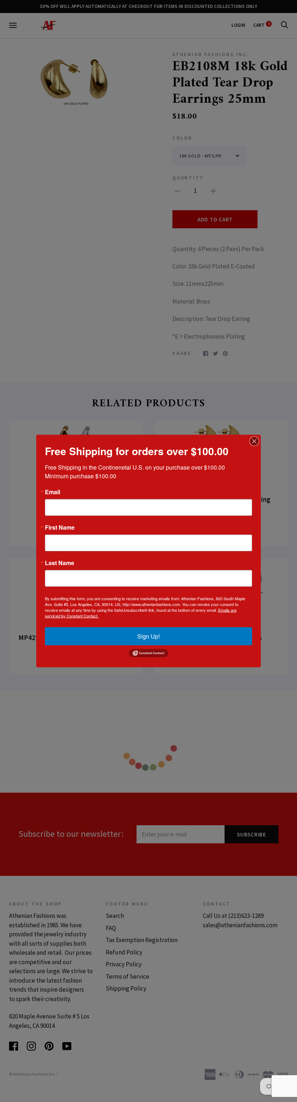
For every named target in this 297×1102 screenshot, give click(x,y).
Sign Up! (148, 636)
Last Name (59, 563)
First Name (60, 527)
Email (52, 492)
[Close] (254, 441)
